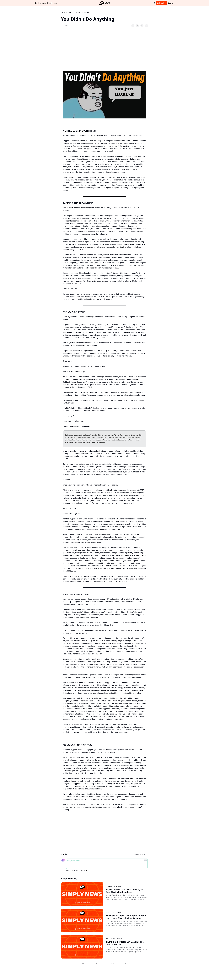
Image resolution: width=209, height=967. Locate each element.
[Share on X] (137, 25)
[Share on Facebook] (132, 25)
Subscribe (75, 870)
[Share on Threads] (141, 25)
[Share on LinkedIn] (146, 25)
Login (68, 870)
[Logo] (101, 3)
